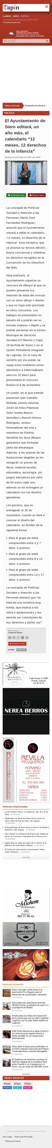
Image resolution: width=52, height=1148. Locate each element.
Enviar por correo (17, 644)
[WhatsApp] (9, 637)
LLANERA (7, 16)
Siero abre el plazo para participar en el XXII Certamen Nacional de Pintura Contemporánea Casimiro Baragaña (30, 1048)
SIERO (16, 16)
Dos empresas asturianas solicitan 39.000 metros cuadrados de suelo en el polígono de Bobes (30, 1005)
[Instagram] (22, 637)
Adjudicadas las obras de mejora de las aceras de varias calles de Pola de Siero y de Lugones (25, 820)
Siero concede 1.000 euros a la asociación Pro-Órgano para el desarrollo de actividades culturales (29, 992)
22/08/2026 (17, 1011)
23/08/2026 (17, 998)
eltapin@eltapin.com (12, 22)
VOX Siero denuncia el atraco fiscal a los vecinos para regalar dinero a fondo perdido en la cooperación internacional (30, 1035)
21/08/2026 (17, 1026)
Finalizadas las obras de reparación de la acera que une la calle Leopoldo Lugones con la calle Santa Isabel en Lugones (36, 106)
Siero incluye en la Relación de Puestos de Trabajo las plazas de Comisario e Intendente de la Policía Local (27, 836)
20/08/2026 (17, 1054)
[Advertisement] (26, 74)
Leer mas (26, 857)
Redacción (21, 650)
